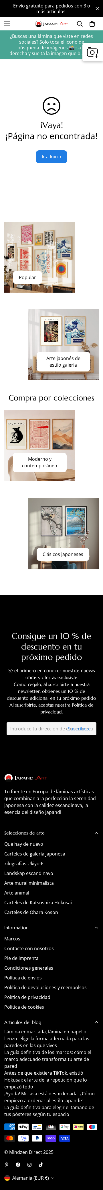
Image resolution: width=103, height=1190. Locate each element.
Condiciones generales (28, 968)
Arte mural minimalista (29, 883)
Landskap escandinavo (28, 873)
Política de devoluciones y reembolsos (45, 987)
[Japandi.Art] (51, 24)
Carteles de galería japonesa (34, 854)
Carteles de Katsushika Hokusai (38, 902)
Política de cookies (24, 1007)
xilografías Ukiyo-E (23, 863)
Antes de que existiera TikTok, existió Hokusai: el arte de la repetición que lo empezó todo (45, 1080)
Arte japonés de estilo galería (63, 361)
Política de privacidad (27, 997)
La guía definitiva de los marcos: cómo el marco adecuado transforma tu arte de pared (47, 1059)
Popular (27, 277)
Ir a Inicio (51, 156)
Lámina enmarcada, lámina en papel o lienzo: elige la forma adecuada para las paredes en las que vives (46, 1038)
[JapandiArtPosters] (6, 1164)
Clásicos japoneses (63, 554)
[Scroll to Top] (92, 1159)
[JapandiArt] (18, 1164)
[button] (92, 23)
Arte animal (16, 893)
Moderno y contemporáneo (39, 462)
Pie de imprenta (21, 958)
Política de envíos (23, 978)
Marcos (12, 939)
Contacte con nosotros (29, 948)
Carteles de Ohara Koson (31, 912)
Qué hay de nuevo (23, 844)
